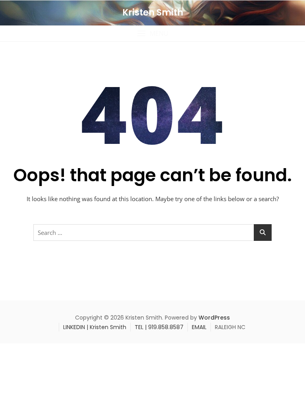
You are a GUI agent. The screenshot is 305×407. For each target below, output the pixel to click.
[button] (152, 33)
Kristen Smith (152, 12)
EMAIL (199, 327)
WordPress (214, 318)
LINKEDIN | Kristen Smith (94, 327)
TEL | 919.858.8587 (159, 327)
